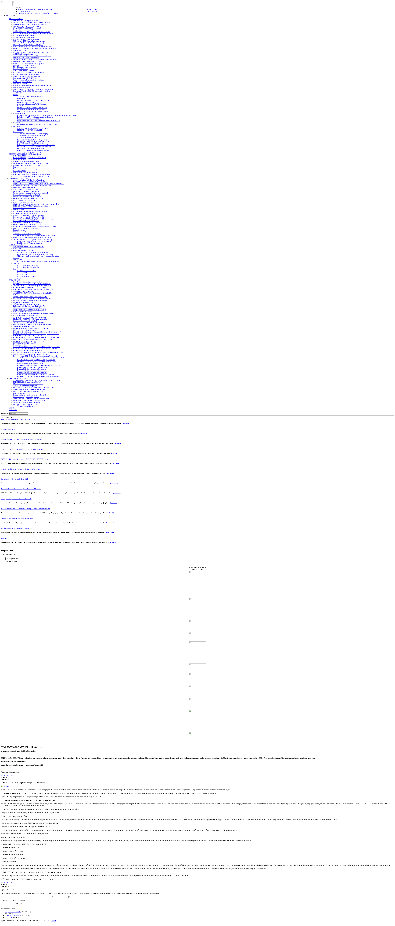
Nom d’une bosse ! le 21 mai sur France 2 (26, 26)
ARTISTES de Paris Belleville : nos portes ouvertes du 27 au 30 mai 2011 (41, 358)
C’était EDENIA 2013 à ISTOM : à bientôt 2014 (29, 28)
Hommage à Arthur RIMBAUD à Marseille (27, 222)
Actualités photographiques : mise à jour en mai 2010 (30, 163)
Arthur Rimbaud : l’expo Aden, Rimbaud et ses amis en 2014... (33, 89)
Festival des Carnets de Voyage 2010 (25, 321)
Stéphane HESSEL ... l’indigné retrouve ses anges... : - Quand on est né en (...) (38, 184)
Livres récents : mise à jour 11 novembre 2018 (28, 391)
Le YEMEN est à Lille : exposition (24, 330)
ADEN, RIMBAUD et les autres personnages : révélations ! (32, 46)
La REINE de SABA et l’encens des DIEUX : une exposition (33, 339)
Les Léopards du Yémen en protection (29, 243)
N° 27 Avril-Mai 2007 (24, 273)
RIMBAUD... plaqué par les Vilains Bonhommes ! (33, 150)
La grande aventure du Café (22, 87)
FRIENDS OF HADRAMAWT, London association (30, 206)
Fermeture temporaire (25, 11)
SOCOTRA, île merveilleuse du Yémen (26, 161)
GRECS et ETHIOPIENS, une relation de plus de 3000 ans (32, 52)
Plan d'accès (92, 11)
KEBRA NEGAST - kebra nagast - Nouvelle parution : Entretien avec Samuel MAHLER (46, 115)
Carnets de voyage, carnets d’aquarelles (26, 397)
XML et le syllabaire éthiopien (23, 202)
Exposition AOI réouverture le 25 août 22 (14, 479)
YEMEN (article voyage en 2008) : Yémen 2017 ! (29, 158)
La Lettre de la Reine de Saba (18, 178)
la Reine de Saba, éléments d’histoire (29, 119)
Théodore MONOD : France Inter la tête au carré (29, 41)
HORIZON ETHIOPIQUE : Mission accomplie (33, 367)
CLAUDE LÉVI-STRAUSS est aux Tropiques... (33, 139)
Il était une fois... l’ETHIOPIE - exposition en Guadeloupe (36, 145)
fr (7, 15)
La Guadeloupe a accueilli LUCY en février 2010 (29, 217)
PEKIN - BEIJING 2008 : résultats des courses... (33, 111)
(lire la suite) (125, 423)
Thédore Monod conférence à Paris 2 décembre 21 (17, 518)
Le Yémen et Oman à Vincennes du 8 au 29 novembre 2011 (32, 298)
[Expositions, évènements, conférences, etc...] (197, 743)
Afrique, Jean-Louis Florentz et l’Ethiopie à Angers (29, 310)
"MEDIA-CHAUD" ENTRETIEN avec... (27, 234)
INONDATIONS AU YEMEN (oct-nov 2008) (28, 72)
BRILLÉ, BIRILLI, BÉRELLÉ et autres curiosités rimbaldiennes (38, 261)
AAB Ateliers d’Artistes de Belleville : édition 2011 (30, 317)
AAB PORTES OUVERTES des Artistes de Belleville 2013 (33, 293)
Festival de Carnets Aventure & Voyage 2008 (32, 108)
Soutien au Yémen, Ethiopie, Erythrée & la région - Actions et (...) (34, 85)
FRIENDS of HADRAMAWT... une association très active (36, 361)
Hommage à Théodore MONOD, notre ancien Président (31, 91)
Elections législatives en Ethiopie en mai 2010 (28, 197)
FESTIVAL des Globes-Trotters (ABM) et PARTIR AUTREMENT (35, 226)
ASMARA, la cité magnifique (23, 54)
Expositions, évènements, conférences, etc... (27, 282)
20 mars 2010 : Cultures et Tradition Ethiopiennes (29, 215)
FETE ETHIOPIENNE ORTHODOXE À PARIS (29, 224)
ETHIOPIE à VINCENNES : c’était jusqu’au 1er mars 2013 (33, 289)
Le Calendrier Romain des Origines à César (27, 65)
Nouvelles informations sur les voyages (26, 169)
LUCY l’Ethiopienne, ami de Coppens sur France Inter (35, 254)
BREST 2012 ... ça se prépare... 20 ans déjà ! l (28, 45)
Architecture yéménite (20, 84)
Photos (15, 95)
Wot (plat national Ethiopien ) (26, 406)
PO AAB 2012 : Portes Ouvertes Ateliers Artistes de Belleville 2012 (39, 376)
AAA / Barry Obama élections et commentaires (32, 128)
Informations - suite (19, 345)
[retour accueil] (1, 2)
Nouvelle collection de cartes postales (25, 386)
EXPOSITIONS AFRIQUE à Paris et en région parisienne (36, 360)
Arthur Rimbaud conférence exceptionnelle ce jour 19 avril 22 (21, 489)
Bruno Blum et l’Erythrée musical (24, 187)
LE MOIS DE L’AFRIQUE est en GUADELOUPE (34, 147)
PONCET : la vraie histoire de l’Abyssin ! (26, 39)
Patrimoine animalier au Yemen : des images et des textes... (36, 374)
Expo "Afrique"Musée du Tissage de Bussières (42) (30, 198)
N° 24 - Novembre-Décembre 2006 (28, 267)
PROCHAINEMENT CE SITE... (24, 250)
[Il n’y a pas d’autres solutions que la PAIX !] (197, 619)
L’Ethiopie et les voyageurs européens (25, 315)
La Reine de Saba (19, 113)
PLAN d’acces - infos (16, 245)
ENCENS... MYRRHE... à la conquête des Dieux (33, 141)
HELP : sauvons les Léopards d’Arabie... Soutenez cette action (33, 33)
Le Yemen (16, 122)
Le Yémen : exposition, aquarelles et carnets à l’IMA (30, 300)
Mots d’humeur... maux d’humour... (24, 67)
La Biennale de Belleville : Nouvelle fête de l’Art (29, 306)
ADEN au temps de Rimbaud (22, 311)
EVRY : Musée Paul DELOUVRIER (25, 200)
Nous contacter (92, 9)
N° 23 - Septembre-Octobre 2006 (28, 265)
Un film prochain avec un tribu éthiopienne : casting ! (30, 193)
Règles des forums (19, 230)
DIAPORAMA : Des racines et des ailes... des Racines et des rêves (35, 349)
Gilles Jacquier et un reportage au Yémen (30, 363)
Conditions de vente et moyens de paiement (27, 402)
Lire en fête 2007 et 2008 (25, 102)
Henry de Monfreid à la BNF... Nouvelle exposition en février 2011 (35, 356)
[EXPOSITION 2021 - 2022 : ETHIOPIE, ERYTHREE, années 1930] (197, 672)
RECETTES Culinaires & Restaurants (25, 228)
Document (8, 917)
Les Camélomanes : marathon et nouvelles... (31, 148)
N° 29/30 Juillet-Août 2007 (26, 276)
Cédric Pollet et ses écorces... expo (24, 208)
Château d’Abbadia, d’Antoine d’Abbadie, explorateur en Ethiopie (34, 59)
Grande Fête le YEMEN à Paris (23, 326)
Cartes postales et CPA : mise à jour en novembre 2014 (31, 399)
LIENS (11, 408)
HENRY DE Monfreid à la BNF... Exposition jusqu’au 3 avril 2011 (39, 365)
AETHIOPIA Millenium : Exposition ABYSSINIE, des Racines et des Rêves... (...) (40, 352)
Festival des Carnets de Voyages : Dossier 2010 (28, 350)
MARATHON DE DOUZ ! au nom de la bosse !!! (29, 24)
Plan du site (13, 410)
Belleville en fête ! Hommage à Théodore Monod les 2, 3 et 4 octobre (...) (37, 332)
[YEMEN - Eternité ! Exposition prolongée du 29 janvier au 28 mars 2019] (197, 731)
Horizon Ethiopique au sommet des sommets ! (32, 369)
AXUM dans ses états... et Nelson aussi (26, 74)
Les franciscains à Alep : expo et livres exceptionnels (30, 211)
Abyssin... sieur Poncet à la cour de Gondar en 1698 (30, 297)
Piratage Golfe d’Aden (20, 69)
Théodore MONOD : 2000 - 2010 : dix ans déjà (28, 43)
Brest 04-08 (21, 98)
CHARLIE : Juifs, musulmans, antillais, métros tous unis (31, 22)
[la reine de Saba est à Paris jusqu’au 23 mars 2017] (197, 632)
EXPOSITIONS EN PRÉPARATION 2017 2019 (29, 287)
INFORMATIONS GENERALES (24, 343)
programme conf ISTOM (13, 912)
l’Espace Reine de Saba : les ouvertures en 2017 (28, 247)
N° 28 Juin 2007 (22, 274)
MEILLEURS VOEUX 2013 (23, 291)
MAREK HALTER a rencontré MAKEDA (27, 76)
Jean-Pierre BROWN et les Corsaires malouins (28, 63)
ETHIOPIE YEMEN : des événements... (26, 156)
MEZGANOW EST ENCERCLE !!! (29, 130)
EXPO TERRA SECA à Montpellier (25, 213)
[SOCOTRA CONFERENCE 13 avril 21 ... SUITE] (197, 597)
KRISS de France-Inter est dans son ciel (26, 221)
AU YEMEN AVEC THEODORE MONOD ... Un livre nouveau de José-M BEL (40, 380)
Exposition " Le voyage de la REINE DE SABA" (29, 341)
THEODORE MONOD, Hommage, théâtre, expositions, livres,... (34, 239)
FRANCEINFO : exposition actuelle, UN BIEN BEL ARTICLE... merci (24, 459)
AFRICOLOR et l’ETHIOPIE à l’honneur (27, 189)
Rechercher (4, 413)
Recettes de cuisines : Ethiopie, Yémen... (26, 404)
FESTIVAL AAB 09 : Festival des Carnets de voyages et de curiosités (36, 334)
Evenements (17, 126)
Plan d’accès (17, 248)
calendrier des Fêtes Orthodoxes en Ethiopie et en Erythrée (32, 56)
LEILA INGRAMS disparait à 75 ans (25, 21)
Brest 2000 (20, 106)
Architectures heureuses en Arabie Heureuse (31, 104)
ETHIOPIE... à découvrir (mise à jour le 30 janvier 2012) (31, 174)
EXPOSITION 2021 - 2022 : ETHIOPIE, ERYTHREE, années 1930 (36, 337)
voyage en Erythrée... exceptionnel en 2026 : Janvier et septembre (22, 449)
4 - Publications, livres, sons (18, 378)
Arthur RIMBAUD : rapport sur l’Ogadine (31, 135)
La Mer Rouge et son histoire (22, 82)
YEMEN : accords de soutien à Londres (30, 152)
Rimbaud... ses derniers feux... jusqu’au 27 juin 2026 (35, 9)
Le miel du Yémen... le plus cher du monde (27, 61)
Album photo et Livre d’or (21, 50)
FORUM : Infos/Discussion (22, 232)
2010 (19, 278)
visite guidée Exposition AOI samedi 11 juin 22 (16, 499)
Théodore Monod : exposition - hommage (26, 304)
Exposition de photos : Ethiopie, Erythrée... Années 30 (30, 328)
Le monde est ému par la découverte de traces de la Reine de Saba (38, 121)
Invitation (4, 538)
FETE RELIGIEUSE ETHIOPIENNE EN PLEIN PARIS (36, 235)
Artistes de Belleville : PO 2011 (27, 137)
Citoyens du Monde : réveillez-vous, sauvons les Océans (35, 241)
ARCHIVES (17, 93)
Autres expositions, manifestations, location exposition (30, 354)
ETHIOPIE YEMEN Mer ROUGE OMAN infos (25, 154)
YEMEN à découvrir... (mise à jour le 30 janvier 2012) (31, 176)
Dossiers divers (18, 132)
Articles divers (18, 260)
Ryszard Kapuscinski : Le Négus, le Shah (26, 195)
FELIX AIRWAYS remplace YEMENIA (26, 165)
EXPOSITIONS (14, 280)
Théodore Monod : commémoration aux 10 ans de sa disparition (38, 256)
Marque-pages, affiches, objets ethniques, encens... (29, 389)
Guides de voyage (19, 393)
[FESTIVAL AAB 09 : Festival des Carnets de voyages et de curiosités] (197, 663)
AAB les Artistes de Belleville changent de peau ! (33, 252)
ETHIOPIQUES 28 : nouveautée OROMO (27, 382)
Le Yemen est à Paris (20, 295)
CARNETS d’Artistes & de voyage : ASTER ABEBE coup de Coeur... (36, 347)
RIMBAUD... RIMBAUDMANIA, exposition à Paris (31, 319)
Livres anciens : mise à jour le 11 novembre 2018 (29, 400)
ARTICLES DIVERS (16, 19)
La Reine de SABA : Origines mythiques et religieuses (35, 117)
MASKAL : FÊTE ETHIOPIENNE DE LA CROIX (30, 182)
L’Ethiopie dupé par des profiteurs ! (24, 35)
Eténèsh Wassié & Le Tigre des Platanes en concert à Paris (32, 237)
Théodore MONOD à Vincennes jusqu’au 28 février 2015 (32, 285)
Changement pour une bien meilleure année (31, 109)
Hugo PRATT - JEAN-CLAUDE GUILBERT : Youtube (32, 284)
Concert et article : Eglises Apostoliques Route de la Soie (31, 32)
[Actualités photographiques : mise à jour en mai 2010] (197, 709)
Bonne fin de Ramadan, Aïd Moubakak (26, 191)
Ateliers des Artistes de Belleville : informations (28, 180)
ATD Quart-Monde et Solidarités (23, 71)
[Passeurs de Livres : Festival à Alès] (197, 641)
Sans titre (16, 167)
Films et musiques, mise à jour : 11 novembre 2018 (29, 395)
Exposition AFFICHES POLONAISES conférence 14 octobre (38, 13)
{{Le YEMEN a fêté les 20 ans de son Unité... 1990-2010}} (37, 124)
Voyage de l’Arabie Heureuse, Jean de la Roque (28, 80)
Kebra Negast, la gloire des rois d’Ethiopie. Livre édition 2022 (33, 387)
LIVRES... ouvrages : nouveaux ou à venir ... (28, 384)
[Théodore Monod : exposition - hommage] (197, 685)
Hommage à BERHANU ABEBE (24, 78)
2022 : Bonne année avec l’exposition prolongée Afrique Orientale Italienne (25, 509)
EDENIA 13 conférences (13, 915)
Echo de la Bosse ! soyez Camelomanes (26, 58)
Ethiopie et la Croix (19, 159)
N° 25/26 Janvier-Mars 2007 (26, 271)
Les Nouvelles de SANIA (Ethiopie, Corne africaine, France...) (33, 219)
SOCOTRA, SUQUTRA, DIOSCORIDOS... (28, 336)
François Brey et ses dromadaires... (24, 30)
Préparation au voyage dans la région (25, 172)
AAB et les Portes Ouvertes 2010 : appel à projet (33, 134)
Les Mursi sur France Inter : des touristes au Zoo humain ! (32, 185)
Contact (53, 921)
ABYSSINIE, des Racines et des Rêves (30, 96)
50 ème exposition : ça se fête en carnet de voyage (29, 308)
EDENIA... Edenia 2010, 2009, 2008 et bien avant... (34, 100)
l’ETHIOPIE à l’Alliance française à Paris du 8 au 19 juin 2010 (33, 313)
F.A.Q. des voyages (19, 171)
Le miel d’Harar (18, 210)
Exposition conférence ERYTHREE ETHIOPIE (16, 528)
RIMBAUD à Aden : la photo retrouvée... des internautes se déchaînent (36, 204)
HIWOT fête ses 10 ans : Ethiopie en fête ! (31, 143)
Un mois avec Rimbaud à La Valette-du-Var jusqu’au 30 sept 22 (21, 469)
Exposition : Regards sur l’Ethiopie (24, 302)
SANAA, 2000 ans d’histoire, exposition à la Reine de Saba (32, 324)
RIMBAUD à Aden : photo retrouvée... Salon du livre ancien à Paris (35, 48)
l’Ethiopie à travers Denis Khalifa (24, 37)
